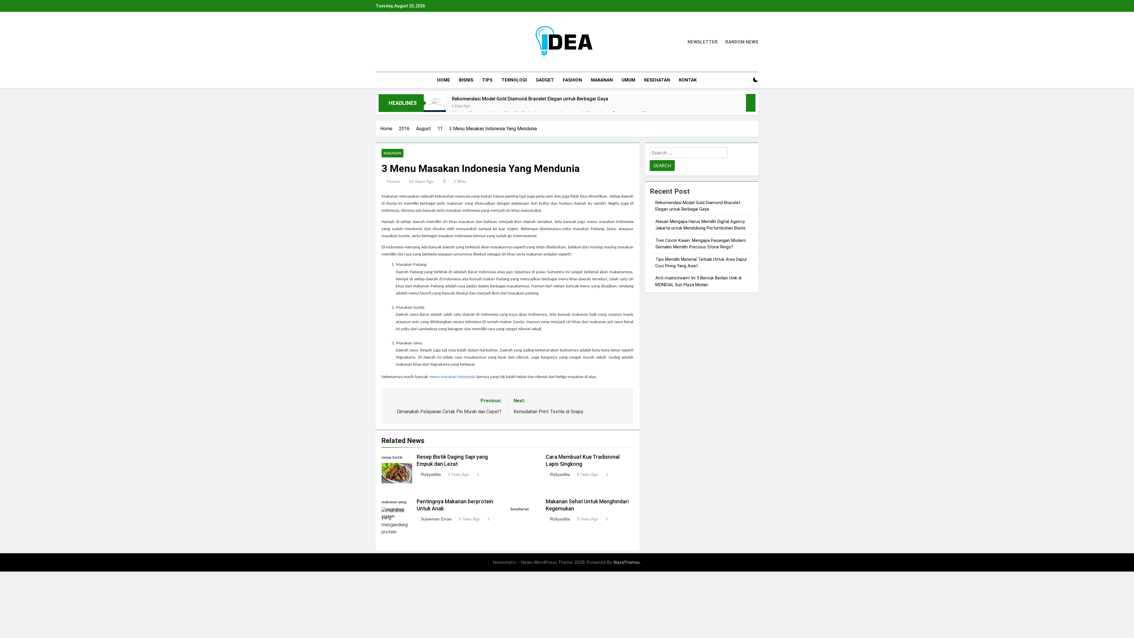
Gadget (545, 80)
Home (443, 80)
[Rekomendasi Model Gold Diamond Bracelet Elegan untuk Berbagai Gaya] (435, 106)
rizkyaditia (431, 474)
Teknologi (514, 80)
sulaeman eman (436, 519)
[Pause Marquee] (750, 103)
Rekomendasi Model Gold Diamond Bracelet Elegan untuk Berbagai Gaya (530, 99)
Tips (487, 80)
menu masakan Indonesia (452, 377)
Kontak (688, 80)
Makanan (602, 80)
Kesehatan (657, 80)
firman (393, 181)
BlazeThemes (626, 562)
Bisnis (466, 80)
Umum (628, 80)
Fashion (572, 80)
